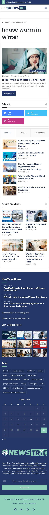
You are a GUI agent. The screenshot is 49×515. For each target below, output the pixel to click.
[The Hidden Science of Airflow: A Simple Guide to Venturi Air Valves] (40, 344)
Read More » (9, 93)
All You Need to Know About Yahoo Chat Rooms (31, 154)
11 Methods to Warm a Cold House (24, 79)
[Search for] (46, 9)
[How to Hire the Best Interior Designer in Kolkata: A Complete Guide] (9, 353)
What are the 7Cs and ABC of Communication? (31, 177)
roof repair (33, 384)
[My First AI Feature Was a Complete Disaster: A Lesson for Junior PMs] (24, 353)
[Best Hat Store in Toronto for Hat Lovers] (9, 190)
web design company (34, 388)
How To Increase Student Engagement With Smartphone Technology (29, 167)
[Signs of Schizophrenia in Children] (36, 216)
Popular (7, 132)
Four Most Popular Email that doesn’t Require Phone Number (31, 143)
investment (32, 375)
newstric (7, 76)
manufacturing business (11, 379)
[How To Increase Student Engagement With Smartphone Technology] (9, 167)
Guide (5, 375)
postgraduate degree (10, 384)
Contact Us (22, 503)
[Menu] (3, 9)
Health (36, 466)
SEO (41, 384)
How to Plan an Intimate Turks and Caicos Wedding (10, 256)
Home (6, 22)
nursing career (37, 379)
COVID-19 (31, 371)
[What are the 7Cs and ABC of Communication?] (9, 179)
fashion (40, 371)
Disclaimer (32, 503)
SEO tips (6, 388)
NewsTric (41, 499)
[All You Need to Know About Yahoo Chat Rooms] (9, 156)
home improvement (17, 375)
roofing (23, 384)
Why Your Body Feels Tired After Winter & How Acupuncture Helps (35, 258)
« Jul (4, 440)
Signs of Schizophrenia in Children (19, 2)
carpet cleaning (18, 371)
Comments (40, 132)
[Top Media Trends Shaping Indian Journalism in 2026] (40, 353)
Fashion (43, 466)
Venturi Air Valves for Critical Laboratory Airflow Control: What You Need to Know (12, 228)
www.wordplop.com (21, 313)
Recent (23, 132)
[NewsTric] (16, 8)
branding (6, 371)
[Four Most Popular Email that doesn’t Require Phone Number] (9, 144)
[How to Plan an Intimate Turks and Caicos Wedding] (12, 245)
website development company (14, 392)
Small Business (18, 388)
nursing (26, 379)
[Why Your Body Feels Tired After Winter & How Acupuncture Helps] (36, 245)
